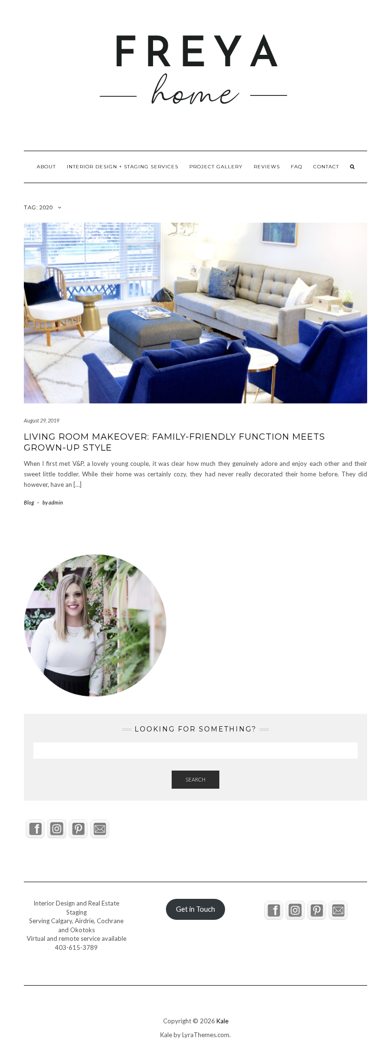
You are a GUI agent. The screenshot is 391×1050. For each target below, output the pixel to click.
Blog (29, 502)
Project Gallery (216, 167)
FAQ (296, 167)
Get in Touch (195, 909)
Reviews (267, 167)
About (46, 167)
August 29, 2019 (41, 420)
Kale (222, 1021)
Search (195, 779)
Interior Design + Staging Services (122, 167)
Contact (326, 167)
